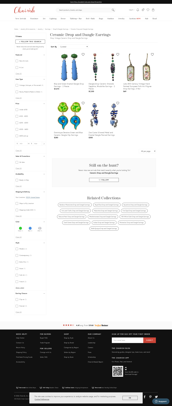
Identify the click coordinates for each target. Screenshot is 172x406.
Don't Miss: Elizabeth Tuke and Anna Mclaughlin (86, 2)
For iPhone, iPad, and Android (122, 362)
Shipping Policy (21, 352)
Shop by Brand (69, 343)
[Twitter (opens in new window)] (156, 396)
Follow (105, 180)
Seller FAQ (43, 357)
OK (130, 398)
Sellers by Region (70, 352)
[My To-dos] (137, 10)
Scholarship (92, 357)
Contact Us (20, 343)
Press (89, 352)
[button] (147, 10)
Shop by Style (68, 338)
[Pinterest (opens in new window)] (150, 396)
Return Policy (20, 347)
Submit (149, 340)
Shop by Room (68, 357)
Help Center (20, 338)
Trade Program (45, 343)
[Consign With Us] (143, 10)
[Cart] (153, 10)
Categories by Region (71, 347)
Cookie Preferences (42, 399)
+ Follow (30, 42)
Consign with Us (45, 352)
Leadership (91, 343)
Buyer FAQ (43, 338)
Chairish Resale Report (95, 362)
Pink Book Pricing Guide (24, 357)
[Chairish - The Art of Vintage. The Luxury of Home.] (24, 10)
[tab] (30, 61)
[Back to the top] (167, 393)
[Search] (113, 10)
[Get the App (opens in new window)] (118, 371)
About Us (91, 338)
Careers (90, 347)
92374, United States (33, 197)
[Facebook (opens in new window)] (144, 396)
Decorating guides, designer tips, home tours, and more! (131, 352)
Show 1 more (20, 288)
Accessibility (20, 362)
